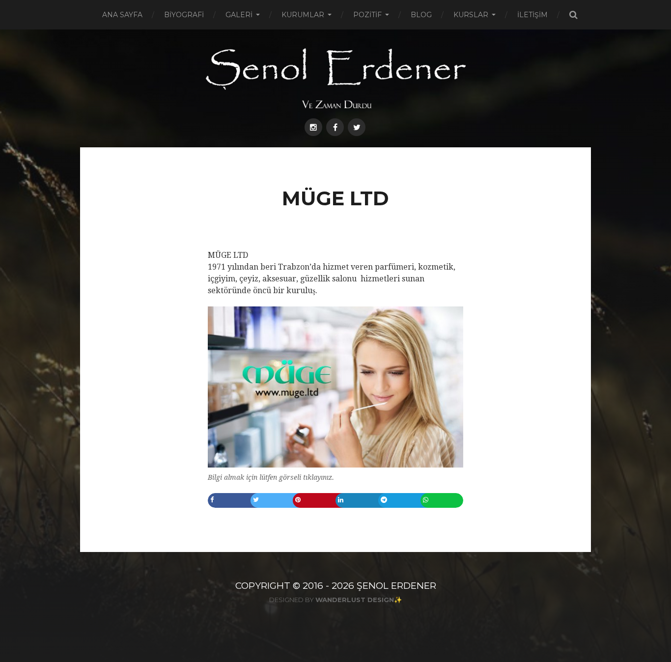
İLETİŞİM (532, 14)
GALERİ (238, 14)
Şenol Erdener (396, 585)
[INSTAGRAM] (313, 127)
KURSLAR (470, 14)
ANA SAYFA (122, 14)
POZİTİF (367, 14)
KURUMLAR (302, 14)
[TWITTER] (356, 127)
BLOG (421, 14)
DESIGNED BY (331, 600)
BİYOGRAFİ (184, 14)
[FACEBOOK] (335, 127)
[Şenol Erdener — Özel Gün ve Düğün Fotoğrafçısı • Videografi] (335, 77)
